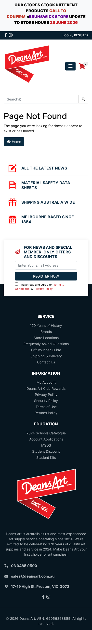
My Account (46, 382)
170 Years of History (46, 325)
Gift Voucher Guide (46, 350)
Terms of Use (46, 407)
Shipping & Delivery (46, 356)
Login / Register (75, 35)
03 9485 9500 (24, 565)
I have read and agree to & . (39, 286)
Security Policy (46, 401)
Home (16, 142)
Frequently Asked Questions (46, 344)
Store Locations (46, 338)
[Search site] (83, 99)
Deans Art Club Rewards (46, 388)
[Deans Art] (27, 66)
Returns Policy (46, 413)
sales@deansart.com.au (32, 576)
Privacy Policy (44, 288)
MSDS (46, 445)
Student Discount (46, 451)
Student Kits (46, 457)
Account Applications (46, 439)
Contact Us (46, 362)
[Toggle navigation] (70, 66)
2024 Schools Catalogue (46, 433)
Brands (46, 332)
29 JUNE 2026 (64, 22)
